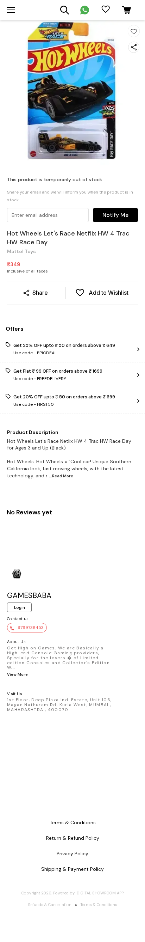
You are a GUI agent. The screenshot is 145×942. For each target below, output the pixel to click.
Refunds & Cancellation (49, 904)
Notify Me (115, 215)
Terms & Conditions (98, 904)
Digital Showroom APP (100, 893)
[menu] (11, 10)
